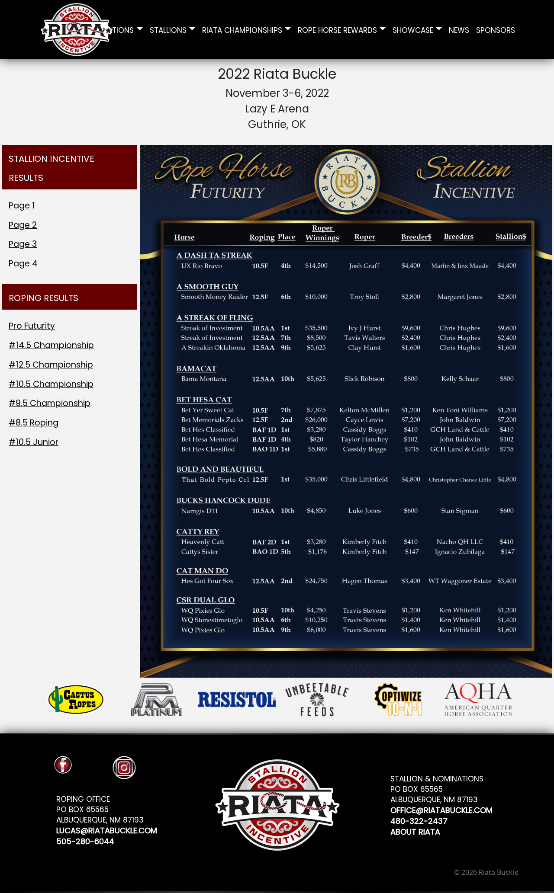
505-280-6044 (85, 840)
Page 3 (23, 244)
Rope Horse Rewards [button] (337, 29)
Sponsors (495, 29)
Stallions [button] (168, 29)
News (459, 29)
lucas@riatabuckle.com (106, 829)
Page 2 (23, 225)
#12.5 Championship (51, 365)
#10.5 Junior (33, 442)
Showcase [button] (413, 29)
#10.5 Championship (51, 384)
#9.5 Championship (49, 403)
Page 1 (22, 205)
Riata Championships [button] (242, 29)
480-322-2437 (419, 820)
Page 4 (23, 263)
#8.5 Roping (33, 423)
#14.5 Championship (51, 345)
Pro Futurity (32, 326)
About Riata (415, 831)
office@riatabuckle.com (441, 809)
